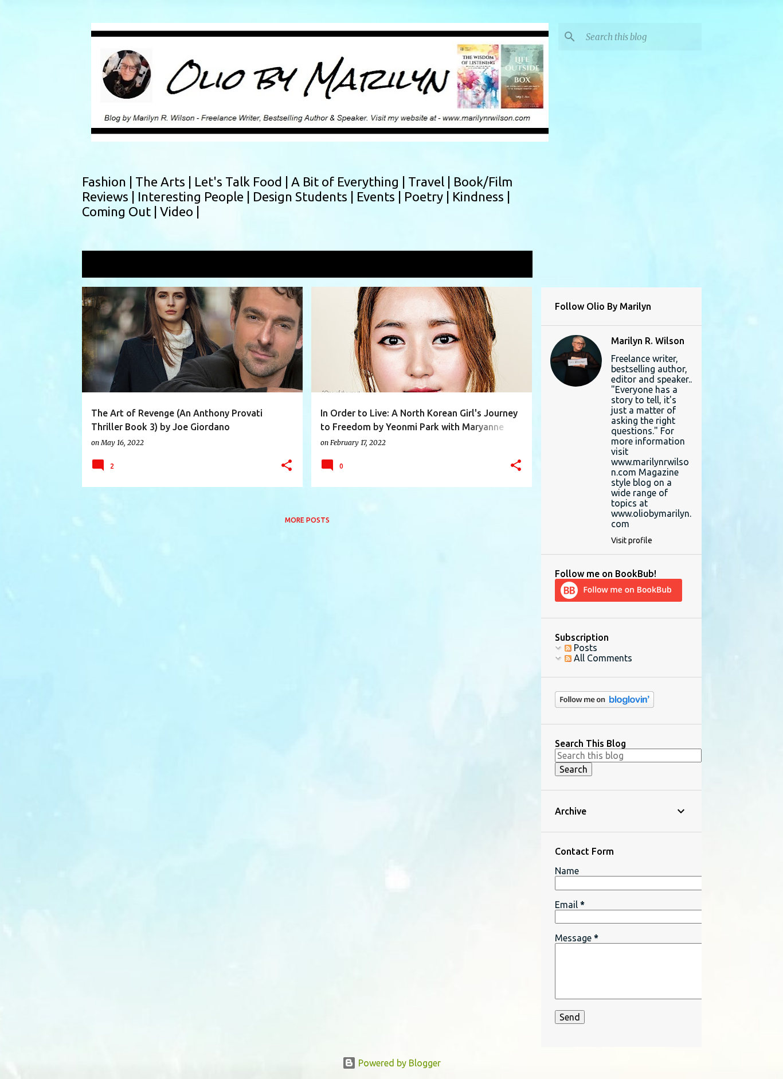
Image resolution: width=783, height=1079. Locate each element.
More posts (307, 520)
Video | (179, 211)
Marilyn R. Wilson (647, 341)
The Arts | (164, 181)
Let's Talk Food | (242, 181)
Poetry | (428, 196)
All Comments (601, 658)
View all (508, 265)
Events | (380, 196)
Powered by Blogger (398, 1063)
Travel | (430, 181)
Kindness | (481, 196)
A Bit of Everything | (349, 181)
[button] (286, 466)
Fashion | (108, 181)
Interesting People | (195, 196)
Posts (584, 647)
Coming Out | (121, 211)
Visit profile (631, 540)
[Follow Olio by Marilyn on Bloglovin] (604, 705)
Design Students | (305, 196)
